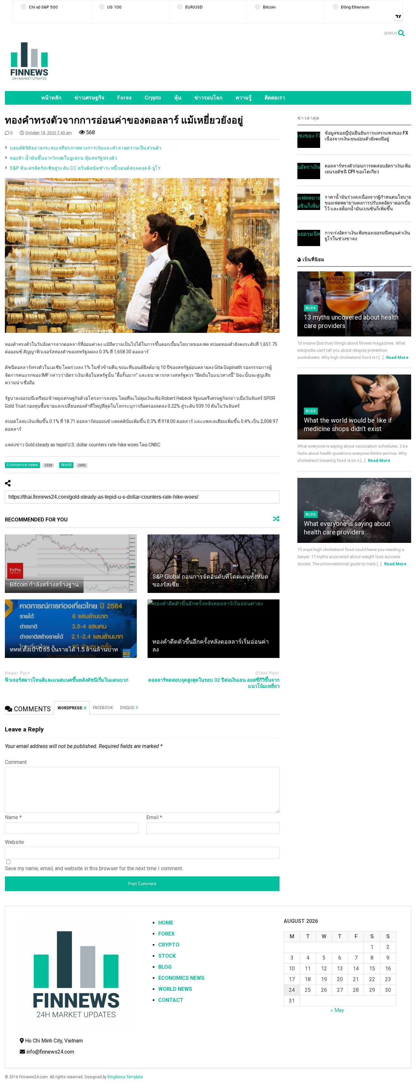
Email (154, 817)
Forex (124, 98)
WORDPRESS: (72, 708)
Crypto (153, 98)
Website (14, 842)
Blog (311, 308)
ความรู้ (244, 98)
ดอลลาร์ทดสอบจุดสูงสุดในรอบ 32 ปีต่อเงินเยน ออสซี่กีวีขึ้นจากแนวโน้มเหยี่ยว (214, 683)
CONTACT (170, 1000)
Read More (397, 357)
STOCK (167, 956)
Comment (16, 762)
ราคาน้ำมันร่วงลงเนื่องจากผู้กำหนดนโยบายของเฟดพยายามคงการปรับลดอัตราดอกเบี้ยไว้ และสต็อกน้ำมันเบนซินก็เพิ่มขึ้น (368, 202)
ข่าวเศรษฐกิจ (89, 98)
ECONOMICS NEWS (181, 978)
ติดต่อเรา (275, 98)
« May (337, 1010)
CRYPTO (168, 945)
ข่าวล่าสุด (308, 118)
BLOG (165, 967)
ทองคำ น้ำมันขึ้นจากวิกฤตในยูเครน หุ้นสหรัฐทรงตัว (63, 158)
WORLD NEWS (175, 989)
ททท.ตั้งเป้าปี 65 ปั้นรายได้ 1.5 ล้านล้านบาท (64, 649)
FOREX (166, 934)
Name (13, 817)
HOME (165, 923)
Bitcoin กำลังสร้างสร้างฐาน (44, 584)
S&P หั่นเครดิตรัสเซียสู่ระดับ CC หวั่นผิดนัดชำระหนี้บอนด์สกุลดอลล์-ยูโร (85, 168)
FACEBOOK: (103, 707)
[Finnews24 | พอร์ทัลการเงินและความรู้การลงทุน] (29, 83)
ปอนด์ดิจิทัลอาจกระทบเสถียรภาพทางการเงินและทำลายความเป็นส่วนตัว (86, 148)
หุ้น (177, 98)
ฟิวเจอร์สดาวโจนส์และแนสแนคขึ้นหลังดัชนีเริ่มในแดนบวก (66, 680)
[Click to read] (71, 563)
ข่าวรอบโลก (208, 98)
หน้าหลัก (51, 98)
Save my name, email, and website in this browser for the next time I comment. (94, 868)
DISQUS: (129, 707)
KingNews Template (125, 1077)
